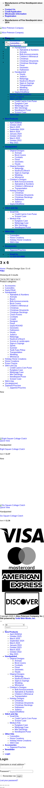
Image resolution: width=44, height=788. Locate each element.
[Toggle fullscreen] (3, 785)
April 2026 (14, 123)
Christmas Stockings (28, 63)
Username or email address (12, 764)
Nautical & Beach (27, 81)
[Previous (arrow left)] (1, 787)
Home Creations (17, 97)
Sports (12, 346)
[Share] (6, 785)
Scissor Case (20, 112)
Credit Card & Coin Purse (26, 101)
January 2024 (16, 134)
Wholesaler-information (16, 14)
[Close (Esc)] (8, 785)
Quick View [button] (5, 441)
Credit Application (13, 12)
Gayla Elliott (20, 92)
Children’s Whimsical (29, 56)
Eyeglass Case (21, 103)
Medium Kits (15, 219)
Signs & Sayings (27, 83)
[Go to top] (1, 621)
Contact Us (10, 9)
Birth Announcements (29, 54)
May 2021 (14, 143)
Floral (22, 65)
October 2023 (16, 136)
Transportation (26, 85)
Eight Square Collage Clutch (12, 449)
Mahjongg (24, 79)
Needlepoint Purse (23, 110)
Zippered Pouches (18, 250)
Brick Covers (20, 155)
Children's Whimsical (19, 306)
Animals (23, 52)
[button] (24, 38)
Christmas (24, 59)
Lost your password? (9, 780)
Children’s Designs (18, 179)
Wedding (23, 88)
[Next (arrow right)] (3, 787)
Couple (13, 319)
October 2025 (16, 125)
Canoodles (14, 43)
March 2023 (15, 138)
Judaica (23, 76)
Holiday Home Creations (20, 94)
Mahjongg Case (21, 106)
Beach (12, 299)
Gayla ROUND (16, 326)
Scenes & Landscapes (19, 341)
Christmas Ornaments (29, 61)
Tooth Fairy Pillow (17, 350)
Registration (10, 16)
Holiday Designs (17, 191)
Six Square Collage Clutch (11, 516)
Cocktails (19, 157)
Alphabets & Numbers (29, 50)
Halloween (24, 70)
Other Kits (9, 231)
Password (5, 771)
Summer (13, 348)
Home (2, 269)
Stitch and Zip (16, 99)
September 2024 (17, 129)
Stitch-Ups (14, 115)
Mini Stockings (21, 108)
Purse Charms (11, 363)
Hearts (22, 74)
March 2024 (15, 132)
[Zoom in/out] (1, 785)
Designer (14, 321)
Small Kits (14, 212)
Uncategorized (11, 383)
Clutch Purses (16, 315)
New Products (11, 119)
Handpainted (15, 45)
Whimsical (24, 90)
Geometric (24, 68)
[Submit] (6, 47)
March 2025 (15, 127)
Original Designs (17, 151)
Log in (19, 776)
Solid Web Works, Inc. (25, 618)
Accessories (15, 41)
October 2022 (16, 140)
